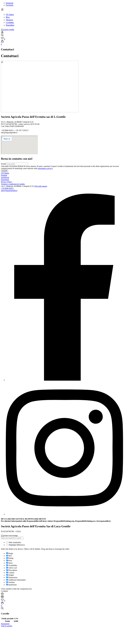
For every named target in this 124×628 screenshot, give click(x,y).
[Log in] (2, 33)
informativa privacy (45, 168)
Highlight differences (16, 545)
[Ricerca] (62, 35)
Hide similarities (14, 542)
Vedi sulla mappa (40, 186)
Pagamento (5, 624)
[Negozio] (62, 596)
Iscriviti (4, 171)
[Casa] (62, 593)
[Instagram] (64, 514)
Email (3, 164)
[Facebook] (64, 380)
